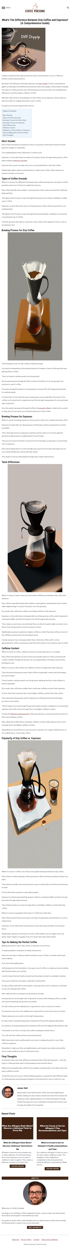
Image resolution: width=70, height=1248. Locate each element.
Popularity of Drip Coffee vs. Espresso (16, 130)
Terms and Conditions (49, 1240)
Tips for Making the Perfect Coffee (15, 133)
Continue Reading (17, 1166)
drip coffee (43, 84)
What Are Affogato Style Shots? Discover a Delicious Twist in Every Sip (17, 1146)
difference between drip (20, 714)
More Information (35, 1227)
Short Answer (8, 115)
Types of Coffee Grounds (12, 118)
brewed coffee (44, 408)
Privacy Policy (26, 1240)
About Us (15, 1240)
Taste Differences (9, 125)
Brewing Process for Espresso (14, 123)
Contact (36, 1240)
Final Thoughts (8, 135)
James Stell (22, 1088)
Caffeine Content (9, 128)
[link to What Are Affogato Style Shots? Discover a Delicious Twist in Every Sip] (17, 1128)
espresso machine (20, 161)
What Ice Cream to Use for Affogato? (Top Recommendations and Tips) (52, 1146)
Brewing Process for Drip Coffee (14, 120)
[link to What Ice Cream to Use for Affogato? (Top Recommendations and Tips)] (52, 1128)
